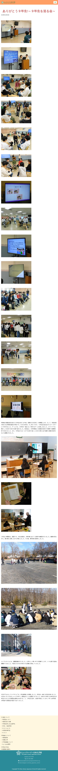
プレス (5, 732)
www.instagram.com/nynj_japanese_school (29, 762)
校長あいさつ (6, 719)
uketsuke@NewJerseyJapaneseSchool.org (29, 760)
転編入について (6, 735)
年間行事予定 (6, 730)
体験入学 (5, 739)
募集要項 (5, 737)
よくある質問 (6, 744)
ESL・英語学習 (7, 726)
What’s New (5, 747)
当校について (6, 717)
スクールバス (6, 728)
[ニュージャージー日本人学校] (8, 2)
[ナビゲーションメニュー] (55, 2)
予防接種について (8, 742)
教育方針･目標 (7, 721)
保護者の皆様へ (6, 749)
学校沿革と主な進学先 (9, 723)
